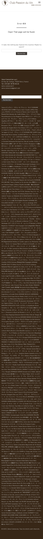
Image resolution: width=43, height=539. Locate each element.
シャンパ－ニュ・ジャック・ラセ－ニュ (29, 390)
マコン (13, 344)
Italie (25, 184)
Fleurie (18, 153)
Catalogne (33, 164)
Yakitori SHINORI (6, 413)
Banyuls (19, 221)
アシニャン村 (17, 388)
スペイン (16, 187)
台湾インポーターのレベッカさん (18, 144)
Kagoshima (5, 294)
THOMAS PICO (28, 239)
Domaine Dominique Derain (11, 296)
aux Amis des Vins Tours (26, 367)
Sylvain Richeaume (20, 419)
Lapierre (4, 255)
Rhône (32, 397)
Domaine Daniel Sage (32, 501)
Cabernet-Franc (8, 159)
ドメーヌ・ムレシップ (23, 223)
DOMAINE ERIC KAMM (30, 132)
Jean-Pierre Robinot (12, 390)
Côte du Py (5, 472)
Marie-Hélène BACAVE (22, 463)
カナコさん (22, 230)
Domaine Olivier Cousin (8, 419)
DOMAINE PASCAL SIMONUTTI (20, 369)
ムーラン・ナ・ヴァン (22, 470)
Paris (19, 244)
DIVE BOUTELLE (24, 381)
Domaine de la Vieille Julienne (31, 372)
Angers (36, 171)
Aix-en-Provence (25, 424)
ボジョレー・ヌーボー (8, 146)
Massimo (7, 440)
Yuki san (25, 429)
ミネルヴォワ (6, 130)
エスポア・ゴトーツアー (23, 162)
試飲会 (32, 381)
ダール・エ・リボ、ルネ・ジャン (32, 399)
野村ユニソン (36, 182)
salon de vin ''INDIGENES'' (22, 492)
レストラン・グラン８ (31, 435)
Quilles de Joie (32, 207)
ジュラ (34, 187)
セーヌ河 (36, 351)
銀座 (8, 191)
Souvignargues (15, 415)
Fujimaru (4, 488)
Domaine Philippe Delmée (29, 378)
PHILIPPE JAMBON (8, 447)
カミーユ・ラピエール (28, 342)
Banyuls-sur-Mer (7, 501)
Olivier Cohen (15, 385)
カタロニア (37, 141)
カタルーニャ (15, 367)
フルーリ (32, 159)
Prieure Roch (33, 356)
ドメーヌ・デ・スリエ (34, 228)
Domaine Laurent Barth (13, 483)
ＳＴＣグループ (22, 210)
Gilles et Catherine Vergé (25, 406)
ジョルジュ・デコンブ (27, 388)
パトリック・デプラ (22, 207)
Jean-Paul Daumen (11, 210)
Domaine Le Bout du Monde (15, 312)
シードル (33, 328)
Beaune (27, 230)
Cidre (16, 226)
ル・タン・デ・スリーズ (25, 274)
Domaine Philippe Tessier (9, 474)
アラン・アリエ (33, 221)
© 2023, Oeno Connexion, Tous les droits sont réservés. (21, 529)
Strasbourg (21, 194)
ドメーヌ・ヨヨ (35, 276)
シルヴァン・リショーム (31, 292)
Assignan (23, 488)
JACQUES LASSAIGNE (15, 522)
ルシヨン (18, 506)
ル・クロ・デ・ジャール (17, 403)
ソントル (24, 203)
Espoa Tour (10, 506)
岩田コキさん (24, 485)
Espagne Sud (23, 226)
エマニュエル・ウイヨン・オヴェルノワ (30, 385)
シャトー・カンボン (28, 121)
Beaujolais (21, 262)
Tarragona (4, 132)
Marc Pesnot (27, 344)
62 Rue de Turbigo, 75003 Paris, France (15, 82)
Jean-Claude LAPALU (28, 110)
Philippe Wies (34, 287)
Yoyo (16, 406)
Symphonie (14, 504)
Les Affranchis (13, 426)
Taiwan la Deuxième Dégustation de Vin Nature (27, 445)
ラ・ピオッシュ (12, 451)
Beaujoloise (19, 399)
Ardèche (31, 251)
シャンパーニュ (9, 148)
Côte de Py (29, 465)
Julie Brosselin (6, 374)
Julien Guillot (7, 435)
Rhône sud (17, 257)
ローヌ (17, 271)
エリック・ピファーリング (26, 171)
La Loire (12, 422)
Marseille (11, 276)
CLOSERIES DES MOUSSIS (24, 401)
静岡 (21, 153)
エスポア (11, 472)
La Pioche (24, 244)
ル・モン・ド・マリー (12, 353)
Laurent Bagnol (6, 465)
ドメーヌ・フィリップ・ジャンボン (22, 413)
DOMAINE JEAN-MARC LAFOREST (11, 497)
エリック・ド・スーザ (26, 246)
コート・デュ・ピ (32, 271)
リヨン (23, 280)
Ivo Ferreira (35, 485)
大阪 (21, 125)
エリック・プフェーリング (15, 132)
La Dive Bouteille (20, 331)
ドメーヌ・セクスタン (25, 454)
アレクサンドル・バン (23, 253)
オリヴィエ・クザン (24, 269)
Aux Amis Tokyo (6, 369)
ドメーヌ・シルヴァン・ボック (22, 150)
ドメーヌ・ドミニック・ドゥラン (19, 346)
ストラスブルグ (25, 264)
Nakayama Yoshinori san (9, 251)
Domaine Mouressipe (23, 164)
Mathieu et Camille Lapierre (21, 242)
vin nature (17, 148)
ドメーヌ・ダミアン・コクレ (12, 246)
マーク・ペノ (32, 458)
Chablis (31, 308)
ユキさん (38, 510)
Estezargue (26, 125)
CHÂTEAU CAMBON (22, 137)
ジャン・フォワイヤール (18, 324)
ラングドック (32, 212)
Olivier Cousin (6, 290)
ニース (32, 331)
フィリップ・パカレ (19, 349)
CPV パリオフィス (8, 123)
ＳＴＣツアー (18, 203)
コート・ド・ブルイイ (27, 481)
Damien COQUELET (7, 205)
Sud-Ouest (37, 367)
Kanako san (10, 196)
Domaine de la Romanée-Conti (17, 155)
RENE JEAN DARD (20, 515)
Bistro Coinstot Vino (14, 481)
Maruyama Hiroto (25, 287)
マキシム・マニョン (28, 260)
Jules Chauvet (15, 285)
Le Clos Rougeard (16, 116)
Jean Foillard (19, 517)
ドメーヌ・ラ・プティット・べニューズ (15, 508)
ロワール (32, 467)
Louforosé (9, 349)
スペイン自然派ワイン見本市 (10, 230)
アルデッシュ (9, 445)
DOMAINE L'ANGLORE (8, 153)
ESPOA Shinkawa (12, 262)
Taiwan (14, 244)
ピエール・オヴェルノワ (32, 134)
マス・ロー (24, 123)
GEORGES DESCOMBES (8, 515)
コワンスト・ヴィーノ (9, 280)
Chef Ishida (5, 155)
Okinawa (18, 280)
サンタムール (5, 171)
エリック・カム (35, 269)
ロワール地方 (28, 472)
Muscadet (37, 381)
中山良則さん (22, 271)
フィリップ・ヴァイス (31, 324)
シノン (26, 449)
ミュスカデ (28, 276)
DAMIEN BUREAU (16, 178)
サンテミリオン (33, 383)
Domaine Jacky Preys (8, 150)
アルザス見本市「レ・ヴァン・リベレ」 (12, 283)
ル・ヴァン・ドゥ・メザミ (29, 148)
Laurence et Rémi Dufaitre (20, 248)
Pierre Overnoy (18, 429)
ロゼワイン (10, 187)
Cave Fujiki (31, 326)
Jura (13, 417)
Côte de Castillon (29, 141)
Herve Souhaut (13, 134)
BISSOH (4, 349)
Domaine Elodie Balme (22, 460)
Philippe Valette (6, 326)
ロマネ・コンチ (29, 340)
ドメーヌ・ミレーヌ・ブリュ (14, 499)
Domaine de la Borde (35, 283)
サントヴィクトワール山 (24, 216)
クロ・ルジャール (22, 212)
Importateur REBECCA (22, 360)
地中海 (12, 374)
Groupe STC (35, 401)
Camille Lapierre (33, 321)
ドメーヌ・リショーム (9, 221)
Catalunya (33, 264)
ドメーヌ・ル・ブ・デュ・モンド (26, 520)
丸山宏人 (22, 173)
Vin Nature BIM (21, 408)
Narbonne (35, 440)
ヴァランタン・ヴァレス (15, 260)
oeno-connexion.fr (8, 86)
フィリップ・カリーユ (12, 376)
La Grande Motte (13, 294)
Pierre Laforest (15, 130)
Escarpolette (22, 290)
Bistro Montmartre (14, 485)
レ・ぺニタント (33, 506)
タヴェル (18, 251)
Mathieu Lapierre (18, 239)
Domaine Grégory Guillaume (14, 513)
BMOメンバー (29, 116)
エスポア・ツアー (35, 125)
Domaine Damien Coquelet (31, 153)
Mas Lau (22, 285)
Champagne (5, 410)
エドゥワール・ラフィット (13, 456)
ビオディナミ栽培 (8, 257)
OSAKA (34, 150)
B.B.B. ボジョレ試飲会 (30, 169)
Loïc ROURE (22, 501)
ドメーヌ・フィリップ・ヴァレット (24, 303)
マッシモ (24, 499)
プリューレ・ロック (26, 107)
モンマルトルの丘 (25, 483)
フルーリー (21, 340)
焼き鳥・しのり (13, 171)
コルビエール (19, 479)
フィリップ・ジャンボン (29, 166)
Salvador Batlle (15, 488)
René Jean (34, 442)
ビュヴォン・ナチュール (13, 107)
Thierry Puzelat (14, 182)
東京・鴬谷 (30, 184)
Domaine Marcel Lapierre (10, 267)
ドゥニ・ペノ (18, 374)
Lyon (39, 463)
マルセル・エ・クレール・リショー (14, 449)
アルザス (38, 447)
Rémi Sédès (15, 501)
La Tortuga (23, 278)
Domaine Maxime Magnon (33, 280)
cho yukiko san (29, 232)
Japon (23, 116)
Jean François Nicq (20, 392)
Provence (13, 460)
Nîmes (23, 237)
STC (38, 301)
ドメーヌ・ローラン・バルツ (29, 522)
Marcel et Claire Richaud (22, 490)
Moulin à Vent (24, 296)
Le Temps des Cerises (30, 451)
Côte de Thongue (34, 315)
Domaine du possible (8, 169)
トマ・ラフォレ (8, 180)
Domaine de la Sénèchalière (23, 196)
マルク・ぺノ (8, 356)
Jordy (38, 169)
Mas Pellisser (19, 344)
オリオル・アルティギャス (33, 130)
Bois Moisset (12, 399)
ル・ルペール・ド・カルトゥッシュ (31, 474)
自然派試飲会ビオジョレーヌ (16, 410)
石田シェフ (15, 454)
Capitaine (27, 331)
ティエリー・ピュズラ (27, 497)
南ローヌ (18, 510)
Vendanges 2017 (6, 223)
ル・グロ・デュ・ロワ (14, 308)
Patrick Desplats (34, 235)
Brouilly (34, 337)
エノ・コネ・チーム (12, 139)
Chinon (31, 460)
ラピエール (33, 374)
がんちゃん (5, 388)
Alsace (4, 191)
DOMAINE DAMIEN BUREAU (9, 401)
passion (5, 485)
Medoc (28, 374)
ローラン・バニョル (12, 194)
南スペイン (11, 360)
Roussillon (5, 114)
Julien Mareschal (8, 239)
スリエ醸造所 (11, 463)
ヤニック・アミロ (14, 467)
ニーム (9, 488)
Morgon (10, 388)
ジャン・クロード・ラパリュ (27, 394)
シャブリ (26, 299)
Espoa (19, 110)
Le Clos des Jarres (13, 495)
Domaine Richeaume (9, 141)
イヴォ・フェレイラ (22, 235)
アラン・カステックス (28, 456)
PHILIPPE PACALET (8, 271)
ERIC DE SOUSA (34, 346)
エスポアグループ (24, 159)
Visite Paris (23, 415)
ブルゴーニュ (6, 335)
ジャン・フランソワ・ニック (12, 431)
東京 (30, 463)
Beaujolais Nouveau (16, 299)
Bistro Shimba (14, 290)
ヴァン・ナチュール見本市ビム (19, 326)
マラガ (22, 130)
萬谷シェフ (29, 173)
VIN (10, 324)
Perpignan (32, 144)
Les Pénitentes (34, 242)
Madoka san (16, 333)
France (36, 513)
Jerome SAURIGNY (28, 513)
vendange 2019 (32, 203)
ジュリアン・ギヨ (11, 235)
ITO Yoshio (4, 495)
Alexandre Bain (34, 470)
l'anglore (21, 353)
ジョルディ (25, 251)
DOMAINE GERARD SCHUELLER (29, 317)
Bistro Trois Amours (20, 128)
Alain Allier (30, 278)
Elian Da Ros (14, 465)
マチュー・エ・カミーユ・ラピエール (20, 328)
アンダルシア (20, 169)
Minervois (14, 162)
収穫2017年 (6, 178)
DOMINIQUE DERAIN (16, 372)
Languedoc (31, 226)
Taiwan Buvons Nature (25, 426)
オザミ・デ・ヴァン (19, 356)
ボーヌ (9, 417)
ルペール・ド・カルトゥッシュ (11, 278)
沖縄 (10, 454)
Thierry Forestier (7, 310)
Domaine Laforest (33, 499)
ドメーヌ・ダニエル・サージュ (14, 219)
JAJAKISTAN (22, 134)
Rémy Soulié (17, 264)
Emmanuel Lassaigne (32, 362)
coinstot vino (18, 417)
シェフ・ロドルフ (33, 214)
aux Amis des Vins (11, 253)
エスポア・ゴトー (19, 232)
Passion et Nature (21, 112)
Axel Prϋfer (21, 191)
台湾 (36, 123)
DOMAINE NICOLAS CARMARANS (28, 294)
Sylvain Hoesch (32, 248)
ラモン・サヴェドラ (31, 114)
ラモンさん (13, 207)
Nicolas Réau (35, 189)
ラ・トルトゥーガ (26, 146)
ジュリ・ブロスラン (11, 212)
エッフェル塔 (10, 200)
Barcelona (8, 362)
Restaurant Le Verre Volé (10, 269)
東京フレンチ (37, 308)
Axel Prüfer (21, 447)
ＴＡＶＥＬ (18, 383)
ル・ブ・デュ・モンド (24, 376)
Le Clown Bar (13, 191)
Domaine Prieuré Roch (8, 383)
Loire (32, 369)
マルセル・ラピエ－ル (19, 362)
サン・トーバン (36, 376)
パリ (27, 128)
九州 (3, 431)
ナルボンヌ (11, 274)
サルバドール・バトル (17, 435)
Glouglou (8, 372)
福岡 (35, 456)
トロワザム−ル (24, 305)
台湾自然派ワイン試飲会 (21, 440)
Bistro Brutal (11, 331)
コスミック (35, 274)
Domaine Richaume (26, 365)
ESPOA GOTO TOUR (13, 305)
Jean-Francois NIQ (32, 112)
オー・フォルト (31, 210)
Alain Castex (7, 162)
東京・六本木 (25, 383)
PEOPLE (7, 112)
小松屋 (16, 447)
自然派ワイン (11, 255)
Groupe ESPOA (27, 337)
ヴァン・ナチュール (19, 472)
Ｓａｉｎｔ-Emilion (25, 189)
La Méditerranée (19, 276)
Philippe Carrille (29, 319)
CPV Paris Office (31, 290)
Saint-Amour (36, 472)
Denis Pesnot (22, 465)
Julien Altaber (29, 285)
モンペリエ (5, 378)
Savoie (26, 403)
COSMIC (16, 301)
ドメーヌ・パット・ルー (31, 410)
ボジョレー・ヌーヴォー (15, 121)
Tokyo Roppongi (9, 315)
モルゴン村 (26, 397)
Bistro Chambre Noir (26, 187)
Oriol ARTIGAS (6, 504)
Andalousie (17, 166)
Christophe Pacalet (21, 200)
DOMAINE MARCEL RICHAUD (11, 173)
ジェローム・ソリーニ (18, 198)
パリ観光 (37, 144)
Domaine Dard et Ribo (22, 315)
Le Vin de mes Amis (26, 182)
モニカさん (22, 267)
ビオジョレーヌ (11, 164)
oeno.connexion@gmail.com (11, 88)
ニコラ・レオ (31, 123)
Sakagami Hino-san (12, 394)
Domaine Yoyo (29, 191)
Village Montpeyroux (7, 477)
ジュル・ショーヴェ (34, 403)
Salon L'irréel (13, 458)
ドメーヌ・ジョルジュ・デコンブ (17, 438)
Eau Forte (16, 159)
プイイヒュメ (25, 506)
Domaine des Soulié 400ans (17, 114)
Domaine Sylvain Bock (32, 349)
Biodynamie (22, 301)
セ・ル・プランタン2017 (28, 257)
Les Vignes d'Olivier (7, 303)
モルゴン (34, 463)
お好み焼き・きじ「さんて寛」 (31, 417)
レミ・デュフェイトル (17, 175)
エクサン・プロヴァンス (21, 321)
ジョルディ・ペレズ (7, 333)
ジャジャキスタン (6, 433)
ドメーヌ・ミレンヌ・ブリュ (18, 157)
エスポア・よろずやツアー (29, 510)
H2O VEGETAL (24, 467)
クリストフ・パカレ (10, 408)
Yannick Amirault (30, 447)
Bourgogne (5, 461)
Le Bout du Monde (24, 495)
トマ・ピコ (38, 331)
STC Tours (35, 408)
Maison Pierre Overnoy (13, 317)
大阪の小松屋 (17, 123)
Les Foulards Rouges (8, 184)
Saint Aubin (21, 139)
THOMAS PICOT (31, 438)
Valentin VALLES (19, 319)
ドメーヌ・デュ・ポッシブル (21, 205)
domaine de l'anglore (8, 128)
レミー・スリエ (25, 358)
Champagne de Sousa (14, 378)
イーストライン (18, 337)
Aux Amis (26, 283)
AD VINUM (18, 146)
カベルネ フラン (35, 495)
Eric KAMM (20, 451)
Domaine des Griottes (34, 429)
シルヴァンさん (35, 492)
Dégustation (7, 242)
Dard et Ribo (11, 479)
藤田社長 (18, 474)
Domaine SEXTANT (15, 358)
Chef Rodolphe (10, 232)
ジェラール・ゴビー (36, 431)
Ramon (15, 180)
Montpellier (19, 141)
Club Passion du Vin (32, 508)
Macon (24, 374)
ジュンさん (10, 492)
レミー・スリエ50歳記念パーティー (22, 433)
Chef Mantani (6, 285)
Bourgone (5, 125)
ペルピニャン (9, 524)
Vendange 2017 (32, 301)
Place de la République (34, 333)
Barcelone (5, 144)
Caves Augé (5, 276)
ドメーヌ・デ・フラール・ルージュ (23, 351)
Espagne (28, 262)
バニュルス (27, 119)
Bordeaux (14, 340)
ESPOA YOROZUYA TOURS (22, 477)
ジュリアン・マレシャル (15, 397)
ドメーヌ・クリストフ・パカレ (20, 335)
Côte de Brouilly (22, 458)
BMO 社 (12, 440)
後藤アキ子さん (19, 422)
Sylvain (4, 513)
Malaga (4, 353)
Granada (24, 228)
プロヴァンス (24, 308)
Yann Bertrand (26, 431)
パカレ (30, 440)
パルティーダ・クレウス (25, 504)
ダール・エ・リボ (29, 310)
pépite (3, 449)
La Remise (25, 221)
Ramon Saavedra (30, 353)
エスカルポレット (32, 244)
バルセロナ (11, 226)
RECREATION (30, 155)
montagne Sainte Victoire (31, 517)
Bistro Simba (27, 175)
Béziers (27, 356)
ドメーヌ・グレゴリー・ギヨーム (14, 119)
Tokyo (23, 178)
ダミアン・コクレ (9, 490)
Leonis (3, 112)
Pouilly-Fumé (16, 365)
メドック (13, 112)
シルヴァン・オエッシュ (14, 228)
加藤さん (11, 166)
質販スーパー (11, 510)
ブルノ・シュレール (14, 125)
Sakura (4, 107)
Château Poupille (19, 184)
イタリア (14, 223)
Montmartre (24, 333)
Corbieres (10, 337)
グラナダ (33, 205)
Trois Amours (16, 189)
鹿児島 (17, 287)
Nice (36, 110)
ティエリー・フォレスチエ (17, 292)
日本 (16, 274)
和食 (34, 246)
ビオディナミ (12, 520)
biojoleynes (31, 305)
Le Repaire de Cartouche (25, 180)
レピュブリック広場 (35, 253)
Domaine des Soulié (21, 214)
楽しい (30, 485)
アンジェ (29, 408)
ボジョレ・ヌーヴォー (18, 310)
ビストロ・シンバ (15, 424)
